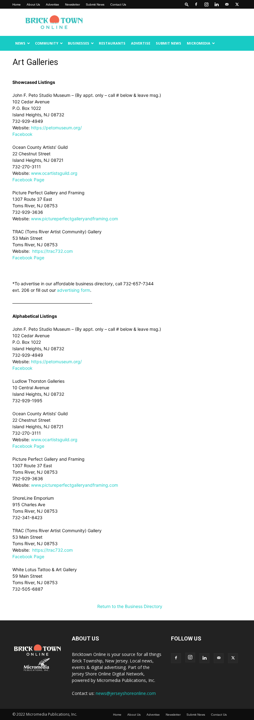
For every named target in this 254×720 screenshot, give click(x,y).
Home (16, 4)
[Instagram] (206, 4)
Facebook (22, 134)
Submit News (95, 4)
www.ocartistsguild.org (54, 173)
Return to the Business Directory (129, 606)
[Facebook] (196, 4)
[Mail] (226, 4)
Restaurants (112, 43)
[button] (186, 4)
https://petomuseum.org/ (56, 127)
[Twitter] (237, 4)
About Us (33, 4)
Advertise (52, 4)
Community (46, 43)
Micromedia (198, 43)
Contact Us (118, 4)
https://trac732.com (52, 251)
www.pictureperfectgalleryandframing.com (74, 218)
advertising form (73, 290)
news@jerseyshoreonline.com (126, 693)
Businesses (78, 43)
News (20, 43)
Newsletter (72, 4)
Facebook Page (28, 179)
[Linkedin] (216, 4)
